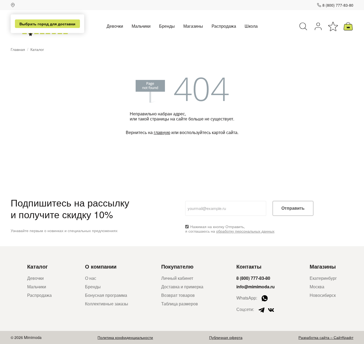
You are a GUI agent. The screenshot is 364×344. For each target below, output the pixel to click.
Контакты (248, 266)
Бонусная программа (106, 295)
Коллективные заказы (106, 304)
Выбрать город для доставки (47, 23)
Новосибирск (323, 295)
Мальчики (141, 26)
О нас (90, 278)
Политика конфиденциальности (125, 337)
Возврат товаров (178, 295)
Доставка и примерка (182, 287)
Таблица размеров (179, 304)
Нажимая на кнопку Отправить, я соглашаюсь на (229, 228)
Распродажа (224, 26)
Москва (317, 287)
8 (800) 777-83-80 (337, 5)
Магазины (193, 26)
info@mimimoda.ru (255, 287)
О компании (100, 266)
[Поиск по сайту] (303, 26)
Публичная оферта (225, 337)
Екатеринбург (323, 278)
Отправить (293, 208)
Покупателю (177, 266)
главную (162, 132)
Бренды (167, 26)
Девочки (115, 26)
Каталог (37, 266)
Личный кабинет (177, 278)
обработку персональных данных (245, 231)
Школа (251, 26)
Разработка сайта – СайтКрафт (325, 337)
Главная (18, 49)
